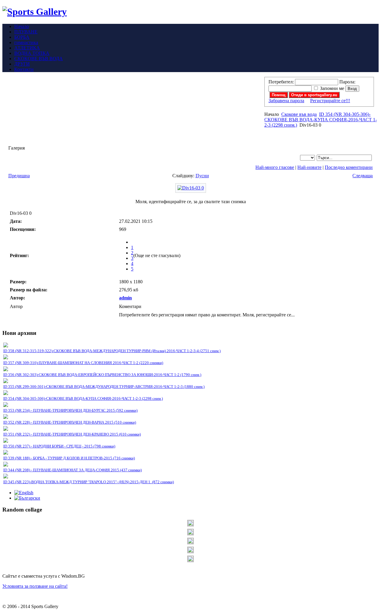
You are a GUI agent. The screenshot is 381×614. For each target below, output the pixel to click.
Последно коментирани (349, 167)
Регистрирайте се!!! (330, 100)
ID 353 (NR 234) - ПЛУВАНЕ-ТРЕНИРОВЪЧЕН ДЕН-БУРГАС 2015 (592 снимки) (70, 410)
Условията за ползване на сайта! (35, 586)
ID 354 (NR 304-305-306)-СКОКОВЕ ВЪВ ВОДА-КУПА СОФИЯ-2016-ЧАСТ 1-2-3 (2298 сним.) (320, 120)
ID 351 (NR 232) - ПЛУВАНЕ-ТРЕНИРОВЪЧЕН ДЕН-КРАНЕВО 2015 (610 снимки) (72, 434)
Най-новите (309, 167)
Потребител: (281, 81)
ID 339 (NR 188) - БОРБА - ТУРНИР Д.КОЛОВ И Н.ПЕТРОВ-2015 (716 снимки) (69, 458)
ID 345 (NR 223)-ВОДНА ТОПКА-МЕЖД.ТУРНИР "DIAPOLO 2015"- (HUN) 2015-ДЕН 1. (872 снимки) (88, 482)
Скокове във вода (299, 114)
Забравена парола (286, 100)
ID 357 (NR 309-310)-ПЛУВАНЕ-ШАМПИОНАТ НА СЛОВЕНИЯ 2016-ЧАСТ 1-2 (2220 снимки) (83, 362)
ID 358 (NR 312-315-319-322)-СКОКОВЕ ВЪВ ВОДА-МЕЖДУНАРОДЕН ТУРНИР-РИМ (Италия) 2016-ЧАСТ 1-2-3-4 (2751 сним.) (112, 351)
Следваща (362, 175)
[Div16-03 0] (190, 187)
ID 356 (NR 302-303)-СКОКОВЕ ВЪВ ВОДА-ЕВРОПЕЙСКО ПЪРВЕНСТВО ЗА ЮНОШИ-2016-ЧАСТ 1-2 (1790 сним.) (102, 374)
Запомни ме (332, 88)
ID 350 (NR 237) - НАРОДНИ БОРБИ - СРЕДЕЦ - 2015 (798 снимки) (59, 446)
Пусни (202, 175)
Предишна (19, 175)
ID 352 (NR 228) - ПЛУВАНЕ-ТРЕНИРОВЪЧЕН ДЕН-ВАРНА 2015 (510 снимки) (69, 422)
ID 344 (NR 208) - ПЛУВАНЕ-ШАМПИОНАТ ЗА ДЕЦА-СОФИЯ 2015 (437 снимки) (72, 470)
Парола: (347, 81)
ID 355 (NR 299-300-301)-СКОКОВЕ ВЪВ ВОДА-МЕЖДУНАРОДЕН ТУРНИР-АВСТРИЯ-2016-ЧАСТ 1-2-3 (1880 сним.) (103, 386)
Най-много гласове (274, 167)
